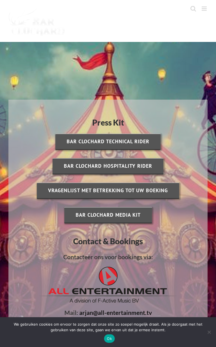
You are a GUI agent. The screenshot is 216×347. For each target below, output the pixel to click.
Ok (109, 338)
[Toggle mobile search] (193, 9)
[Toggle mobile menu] (205, 9)
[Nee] (209, 332)
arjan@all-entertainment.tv (115, 312)
